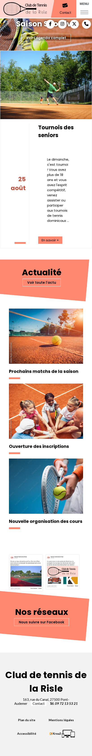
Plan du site (26, 720)
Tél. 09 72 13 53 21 (64, 703)
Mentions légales (61, 720)
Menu (84, 4)
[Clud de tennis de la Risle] (35, 9)
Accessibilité (26, 733)
